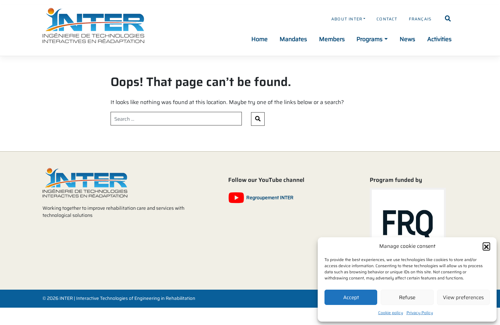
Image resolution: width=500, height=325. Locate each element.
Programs (369, 39)
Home (259, 39)
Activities (439, 39)
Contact (387, 19)
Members (332, 39)
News (407, 39)
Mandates (293, 39)
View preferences (463, 297)
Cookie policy (390, 312)
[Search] (448, 18)
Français (420, 19)
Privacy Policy (419, 312)
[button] (486, 246)
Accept (351, 297)
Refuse (407, 297)
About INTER (346, 19)
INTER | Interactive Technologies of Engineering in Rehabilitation (127, 298)
